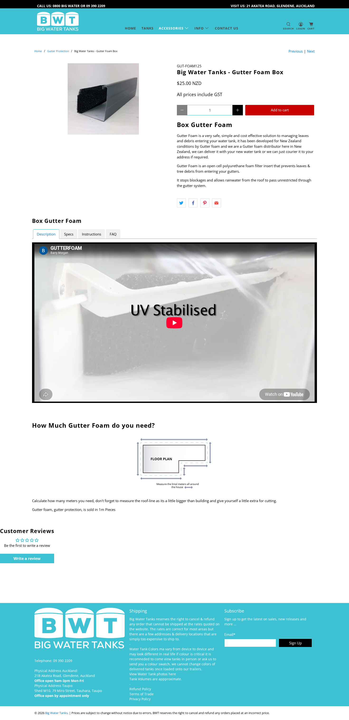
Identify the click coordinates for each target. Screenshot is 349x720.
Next (311, 51)
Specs (68, 234)
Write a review (27, 558)
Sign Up (295, 643)
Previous (295, 51)
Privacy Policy (140, 699)
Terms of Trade (141, 694)
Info (199, 28)
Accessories (171, 28)
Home (130, 28)
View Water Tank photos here (152, 674)
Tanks (147, 28)
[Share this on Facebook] (193, 202)
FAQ (113, 234)
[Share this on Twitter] (181, 202)
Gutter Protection (58, 51)
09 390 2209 (62, 660)
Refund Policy (140, 689)
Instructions (91, 234)
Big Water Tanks (56, 713)
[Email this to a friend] (216, 202)
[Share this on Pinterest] (204, 202)
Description (46, 234)
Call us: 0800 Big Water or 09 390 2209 (71, 6)
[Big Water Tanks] (58, 21)
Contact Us (226, 28)
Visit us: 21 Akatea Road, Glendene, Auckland (273, 6)
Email (229, 634)
